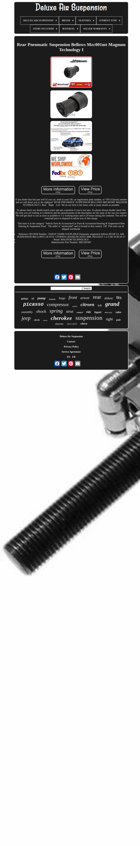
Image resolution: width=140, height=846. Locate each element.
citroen (87, 304)
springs (24, 298)
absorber (59, 324)
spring (56, 311)
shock (41, 311)
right (109, 319)
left (100, 305)
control (80, 312)
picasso (33, 304)
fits (119, 297)
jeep (26, 318)
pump (42, 298)
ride (88, 312)
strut (69, 311)
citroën (37, 320)
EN (68, 357)
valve (118, 312)
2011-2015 (72, 324)
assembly (27, 312)
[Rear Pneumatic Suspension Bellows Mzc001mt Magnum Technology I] (71, 72)
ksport (97, 312)
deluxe (108, 298)
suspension (88, 317)
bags (62, 298)
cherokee (61, 318)
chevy (83, 323)
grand (112, 304)
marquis (52, 299)
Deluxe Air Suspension (71, 336)
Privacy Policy (71, 346)
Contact (71, 341)
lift (32, 298)
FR (73, 357)
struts (45, 320)
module (74, 306)
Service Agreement (71, 352)
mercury (108, 312)
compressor (58, 304)
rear (97, 297)
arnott (84, 298)
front (73, 297)
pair (118, 319)
